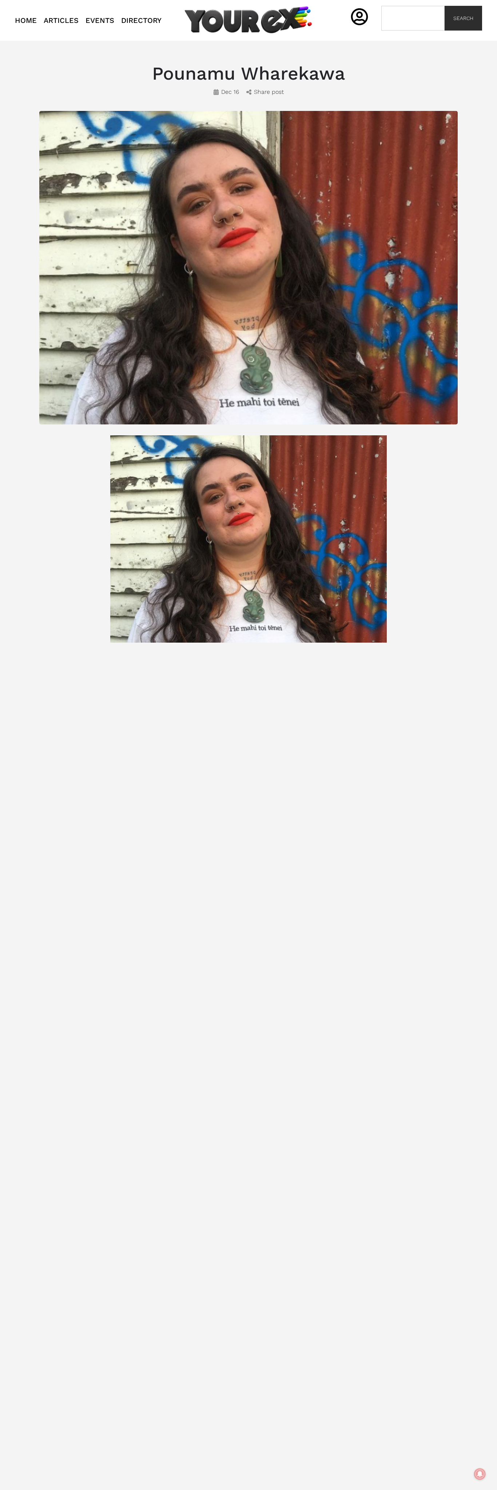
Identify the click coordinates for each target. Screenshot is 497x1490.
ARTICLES (61, 20)
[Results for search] (413, 34)
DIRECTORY (141, 20)
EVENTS (100, 20)
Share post (269, 91)
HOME (26, 20)
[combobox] (413, 18)
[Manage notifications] (480, 1474)
